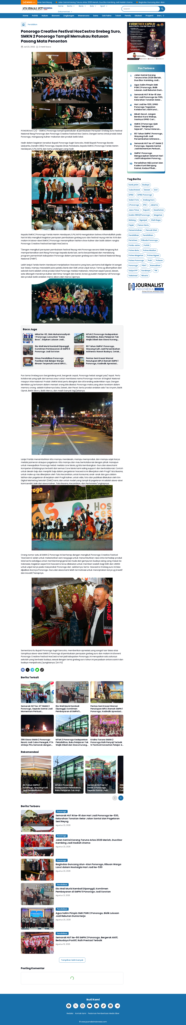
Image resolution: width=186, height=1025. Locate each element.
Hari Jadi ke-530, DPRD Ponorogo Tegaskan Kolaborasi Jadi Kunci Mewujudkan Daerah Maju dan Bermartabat (147, 107)
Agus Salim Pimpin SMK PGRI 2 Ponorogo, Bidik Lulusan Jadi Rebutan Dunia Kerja (87, 915)
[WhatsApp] (37, 670)
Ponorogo (61, 811)
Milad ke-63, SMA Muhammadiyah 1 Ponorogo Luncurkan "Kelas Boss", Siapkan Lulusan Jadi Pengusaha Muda (52, 337)
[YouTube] (89, 1005)
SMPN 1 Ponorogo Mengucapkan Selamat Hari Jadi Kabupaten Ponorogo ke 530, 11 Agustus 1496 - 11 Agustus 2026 (148, 156)
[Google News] (96, 1005)
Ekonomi (56, 15)
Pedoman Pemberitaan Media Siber (103, 1013)
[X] (27, 670)
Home (60, 6)
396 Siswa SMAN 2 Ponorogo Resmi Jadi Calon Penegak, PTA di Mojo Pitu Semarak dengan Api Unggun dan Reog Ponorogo (37, 742)
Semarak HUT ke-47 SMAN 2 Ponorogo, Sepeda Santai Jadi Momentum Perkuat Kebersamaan (37, 709)
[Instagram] (82, 1005)
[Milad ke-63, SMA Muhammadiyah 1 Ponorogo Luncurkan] (28, 338)
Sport (102, 6)
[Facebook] (23, 670)
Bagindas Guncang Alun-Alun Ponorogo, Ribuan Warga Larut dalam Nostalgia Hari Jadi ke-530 (124, 2)
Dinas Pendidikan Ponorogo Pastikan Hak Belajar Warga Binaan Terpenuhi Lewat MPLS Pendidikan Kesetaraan (50, 361)
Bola (92, 6)
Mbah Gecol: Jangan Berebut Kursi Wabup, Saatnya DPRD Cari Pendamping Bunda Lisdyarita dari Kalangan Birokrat (147, 117)
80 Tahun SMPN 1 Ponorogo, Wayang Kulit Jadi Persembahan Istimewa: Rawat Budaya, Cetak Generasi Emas (103, 349)
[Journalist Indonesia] (37, 9)
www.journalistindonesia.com (94, 1021)
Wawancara (83, 15)
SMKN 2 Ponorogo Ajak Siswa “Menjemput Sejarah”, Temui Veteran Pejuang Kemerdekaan (146, 127)
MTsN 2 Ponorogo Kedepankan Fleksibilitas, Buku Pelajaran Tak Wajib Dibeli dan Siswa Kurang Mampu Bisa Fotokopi (102, 337)
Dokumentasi (64, 11)
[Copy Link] (42, 670)
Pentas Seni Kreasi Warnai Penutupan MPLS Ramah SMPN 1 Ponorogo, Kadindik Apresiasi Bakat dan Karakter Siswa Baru (102, 361)
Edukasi (138, 15)
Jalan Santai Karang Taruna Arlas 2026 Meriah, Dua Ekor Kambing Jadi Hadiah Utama (40, 2)
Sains (95, 15)
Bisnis (81, 6)
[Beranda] (23, 24)
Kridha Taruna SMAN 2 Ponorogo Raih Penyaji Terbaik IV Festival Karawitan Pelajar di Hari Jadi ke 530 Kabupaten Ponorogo (106, 742)
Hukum (45, 15)
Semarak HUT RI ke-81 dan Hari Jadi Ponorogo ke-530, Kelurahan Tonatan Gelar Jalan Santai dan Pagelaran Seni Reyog (88, 818)
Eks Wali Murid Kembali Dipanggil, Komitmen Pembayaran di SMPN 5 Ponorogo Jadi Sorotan (52, 349)
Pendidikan (62, 884)
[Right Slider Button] (162, 15)
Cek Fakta (106, 15)
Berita (69, 6)
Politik (35, 15)
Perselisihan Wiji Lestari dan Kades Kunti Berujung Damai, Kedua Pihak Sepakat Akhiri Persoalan (148, 166)
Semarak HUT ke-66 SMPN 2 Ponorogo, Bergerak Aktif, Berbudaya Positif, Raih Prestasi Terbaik (87, 939)
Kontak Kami (80, 1013)
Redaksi (70, 1013)
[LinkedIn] (110, 1005)
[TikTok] (103, 1005)
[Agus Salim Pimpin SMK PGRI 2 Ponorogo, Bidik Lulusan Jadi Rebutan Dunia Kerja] (37, 918)
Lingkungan (68, 15)
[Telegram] (32, 670)
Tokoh (118, 15)
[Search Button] (162, 8)
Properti (149, 15)
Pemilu (128, 15)
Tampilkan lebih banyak (72, 960)
